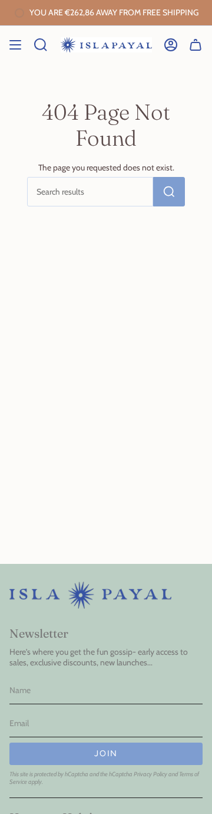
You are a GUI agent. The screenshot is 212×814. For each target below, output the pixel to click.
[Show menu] (15, 44)
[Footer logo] (90, 595)
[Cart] (195, 44)
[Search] (169, 191)
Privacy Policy (150, 774)
